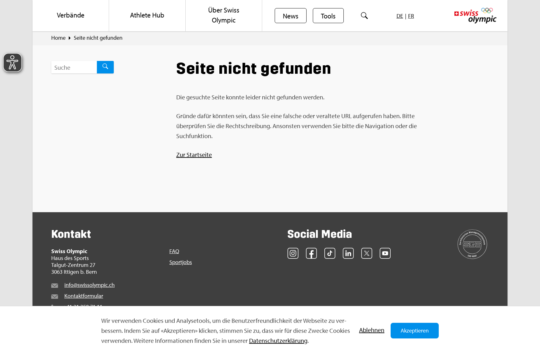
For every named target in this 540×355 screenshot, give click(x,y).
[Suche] (364, 15)
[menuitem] (70, 15)
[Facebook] (311, 253)
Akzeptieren (415, 330)
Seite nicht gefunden (98, 37)
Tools (328, 16)
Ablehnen (371, 330)
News (290, 16)
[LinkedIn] (348, 253)
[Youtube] (385, 253)
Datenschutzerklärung (278, 340)
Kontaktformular (83, 295)
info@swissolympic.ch (89, 284)
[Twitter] (366, 253)
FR (411, 15)
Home (58, 37)
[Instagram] (293, 253)
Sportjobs (180, 262)
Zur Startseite (194, 154)
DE (400, 15)
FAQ (174, 251)
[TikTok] (329, 253)
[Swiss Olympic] (475, 15)
